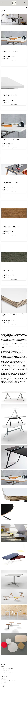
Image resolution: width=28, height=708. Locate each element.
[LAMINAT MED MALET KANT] (14, 125)
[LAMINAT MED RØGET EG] (14, 257)
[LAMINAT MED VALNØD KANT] (14, 213)
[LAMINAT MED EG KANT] (14, 169)
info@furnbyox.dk (8, 670)
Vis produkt (14, 60)
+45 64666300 (9, 668)
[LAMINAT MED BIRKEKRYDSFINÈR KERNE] (14, 300)
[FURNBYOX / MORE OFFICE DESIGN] (14, 3)
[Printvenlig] (26, 7)
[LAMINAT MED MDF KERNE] (14, 38)
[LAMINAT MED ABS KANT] (14, 82)
